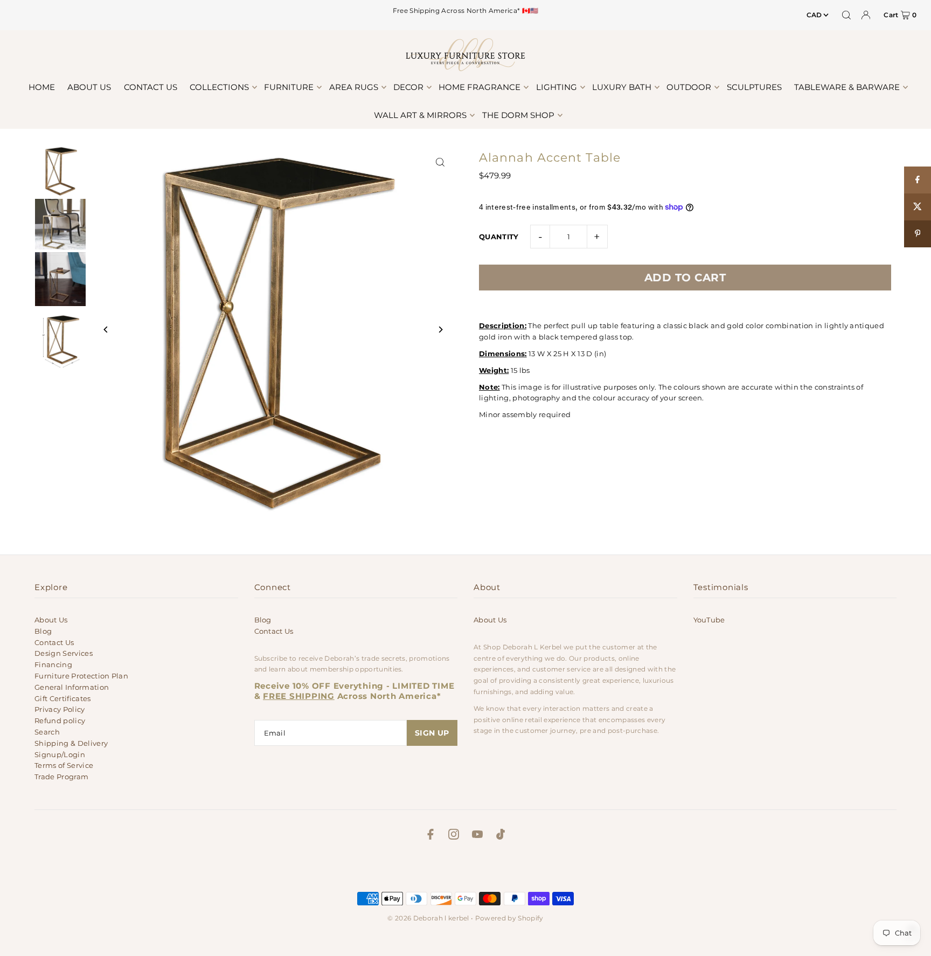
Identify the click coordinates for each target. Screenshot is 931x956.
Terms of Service (63, 765)
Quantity (499, 236)
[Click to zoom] (440, 162)
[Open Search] (846, 15)
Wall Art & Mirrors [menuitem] (420, 115)
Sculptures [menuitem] (754, 87)
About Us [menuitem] (89, 87)
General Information (71, 687)
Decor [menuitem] (408, 87)
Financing (53, 664)
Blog (43, 631)
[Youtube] (477, 836)
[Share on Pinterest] (917, 233)
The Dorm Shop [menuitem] (518, 115)
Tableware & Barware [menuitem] (847, 87)
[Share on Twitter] (917, 206)
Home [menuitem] (42, 87)
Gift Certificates (62, 698)
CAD (814, 14)
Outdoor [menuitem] (688, 87)
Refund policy (59, 720)
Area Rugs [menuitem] (353, 87)
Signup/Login (59, 754)
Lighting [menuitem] (556, 87)
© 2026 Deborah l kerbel (428, 918)
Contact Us (54, 642)
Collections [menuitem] (219, 87)
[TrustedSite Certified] (465, 869)
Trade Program (61, 776)
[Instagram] (453, 836)
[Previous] (106, 329)
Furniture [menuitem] (289, 87)
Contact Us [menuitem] (150, 87)
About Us (51, 619)
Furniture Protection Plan (81, 675)
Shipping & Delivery (71, 743)
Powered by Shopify (509, 918)
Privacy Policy (59, 709)
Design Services (63, 653)
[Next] (440, 329)
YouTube (709, 619)
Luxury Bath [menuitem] (621, 87)
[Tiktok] (500, 836)
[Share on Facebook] (917, 180)
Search (47, 732)
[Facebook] (430, 836)
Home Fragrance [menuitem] (479, 87)
